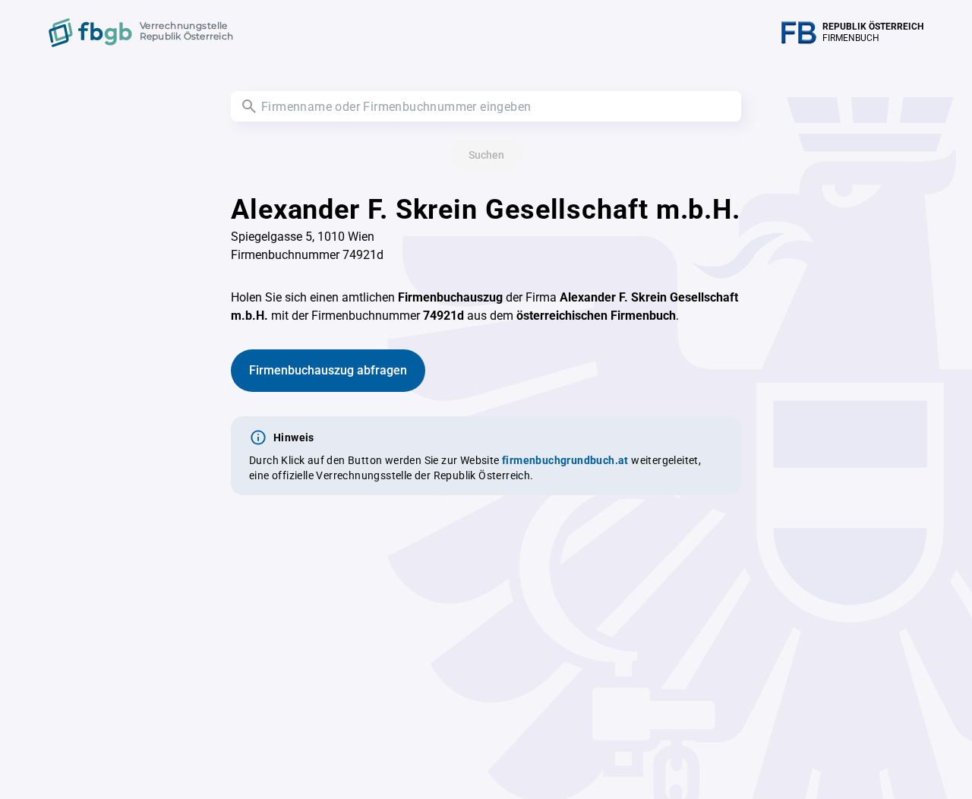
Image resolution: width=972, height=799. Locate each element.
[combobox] (486, 106)
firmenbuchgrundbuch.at (565, 460)
